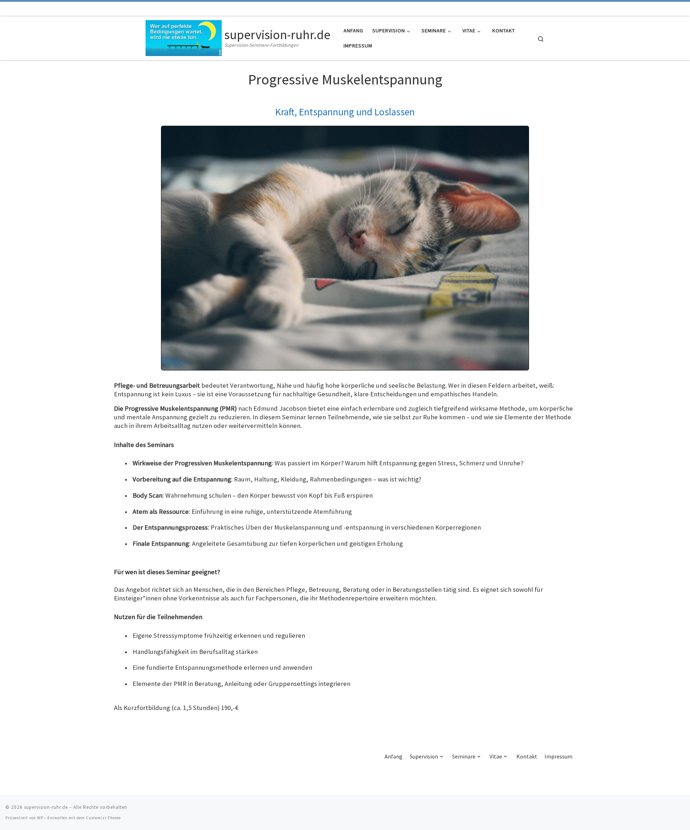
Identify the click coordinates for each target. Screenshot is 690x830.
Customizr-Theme (103, 817)
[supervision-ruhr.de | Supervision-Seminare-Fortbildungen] (184, 37)
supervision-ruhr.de (46, 807)
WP (40, 817)
